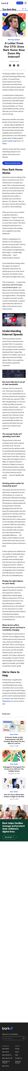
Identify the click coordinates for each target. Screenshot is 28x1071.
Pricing (17, 1048)
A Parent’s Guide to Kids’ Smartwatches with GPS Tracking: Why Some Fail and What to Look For (14, 740)
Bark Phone (5, 1052)
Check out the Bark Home (12, 163)
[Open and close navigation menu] (25, 2)
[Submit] (23, 1038)
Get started (19, 3)
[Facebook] (10, 65)
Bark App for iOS (7, 1058)
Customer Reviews (18, 1062)
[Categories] (22, 9)
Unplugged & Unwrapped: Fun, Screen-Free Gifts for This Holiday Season (14, 769)
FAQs (16, 1055)
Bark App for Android (6, 1062)
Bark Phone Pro (6, 1055)
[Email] (18, 65)
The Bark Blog (9, 9)
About (17, 1052)
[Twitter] (14, 65)
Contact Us (18, 1058)
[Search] (25, 9)
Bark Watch (5, 1048)
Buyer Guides (14, 734)
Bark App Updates (14, 39)
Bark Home (5, 1066)
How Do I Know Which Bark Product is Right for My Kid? (14, 795)
